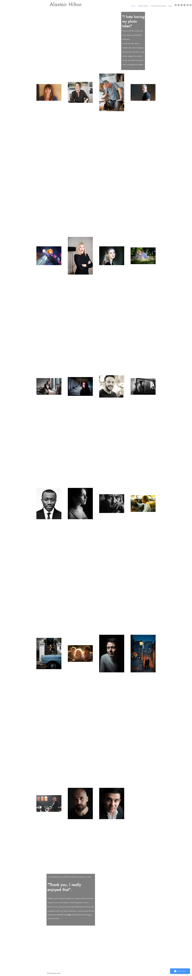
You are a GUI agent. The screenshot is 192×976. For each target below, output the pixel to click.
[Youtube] (191, 5)
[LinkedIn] (185, 5)
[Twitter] (179, 5)
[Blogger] (188, 5)
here (69, 915)
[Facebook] (176, 5)
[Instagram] (182, 5)
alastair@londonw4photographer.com (112, 928)
